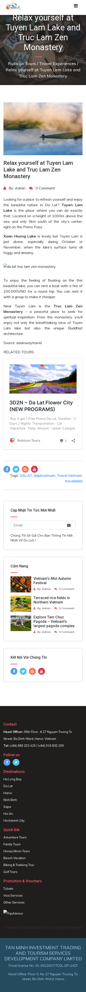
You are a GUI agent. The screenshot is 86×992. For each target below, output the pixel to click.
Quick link (11, 830)
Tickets (8, 888)
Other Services (14, 902)
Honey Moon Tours (16, 851)
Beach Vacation (14, 858)
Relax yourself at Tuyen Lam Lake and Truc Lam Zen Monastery (38, 170)
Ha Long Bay (12, 779)
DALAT (26, 475)
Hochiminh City (14, 820)
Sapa (7, 807)
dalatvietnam (44, 475)
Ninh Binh (10, 800)
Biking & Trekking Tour (18, 865)
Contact (10, 724)
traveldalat (74, 481)
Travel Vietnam (69, 475)
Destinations (14, 771)
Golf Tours (10, 872)
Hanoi (7, 793)
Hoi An (8, 813)
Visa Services (13, 895)
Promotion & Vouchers (22, 881)
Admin (20, 188)
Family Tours (12, 844)
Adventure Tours (15, 837)
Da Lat (8, 786)
